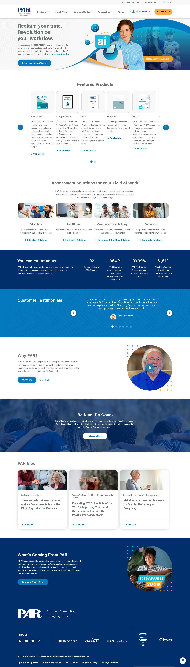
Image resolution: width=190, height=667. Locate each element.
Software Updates (52, 662)
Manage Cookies (109, 662)
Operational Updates (28, 662)
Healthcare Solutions (75, 240)
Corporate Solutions (152, 240)
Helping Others (95, 436)
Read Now (29, 524)
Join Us (45, 379)
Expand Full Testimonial (130, 308)
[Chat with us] (183, 660)
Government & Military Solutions (114, 240)
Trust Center (71, 662)
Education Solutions (37, 240)
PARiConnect (151, 2)
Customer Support (130, 2)
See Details (39, 153)
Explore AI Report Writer (34, 63)
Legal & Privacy (89, 662)
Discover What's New (33, 582)
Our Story (27, 379)
